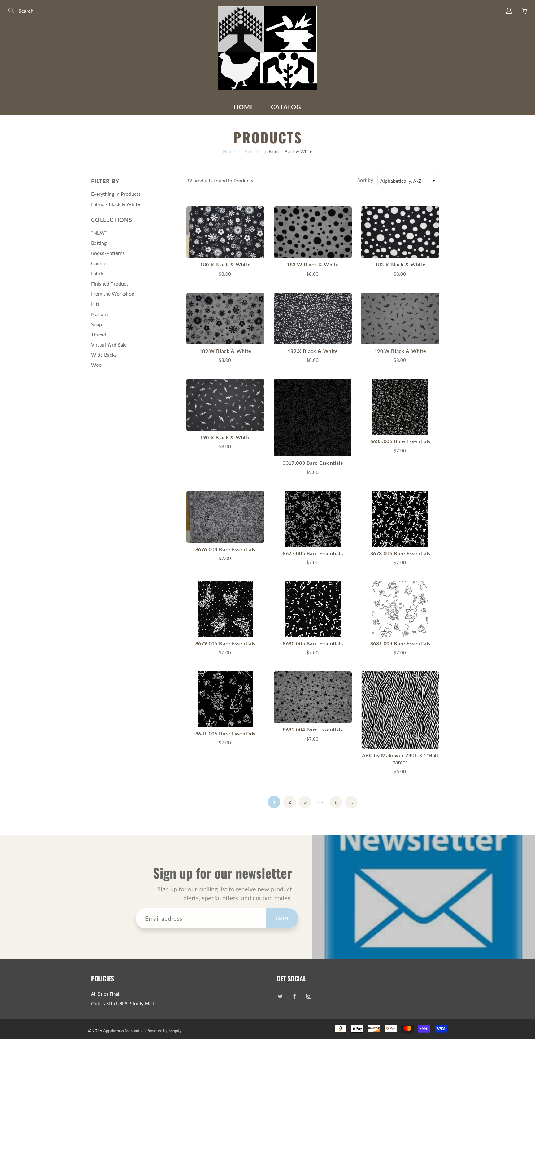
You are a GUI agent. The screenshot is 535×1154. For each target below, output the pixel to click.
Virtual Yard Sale (109, 345)
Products (251, 151)
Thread (98, 334)
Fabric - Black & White (115, 204)
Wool (97, 365)
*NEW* (99, 232)
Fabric (97, 273)
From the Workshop (112, 293)
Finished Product (109, 284)
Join (282, 918)
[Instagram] (308, 996)
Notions (99, 314)
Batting (99, 243)
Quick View (225, 232)
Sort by (365, 180)
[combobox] (408, 180)
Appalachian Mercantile (123, 1030)
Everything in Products (116, 194)
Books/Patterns (108, 253)
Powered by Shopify (164, 1030)
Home (244, 107)
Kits (95, 304)
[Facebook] (294, 996)
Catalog (286, 107)
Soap (96, 324)
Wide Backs (104, 355)
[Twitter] (280, 996)
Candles (99, 263)
